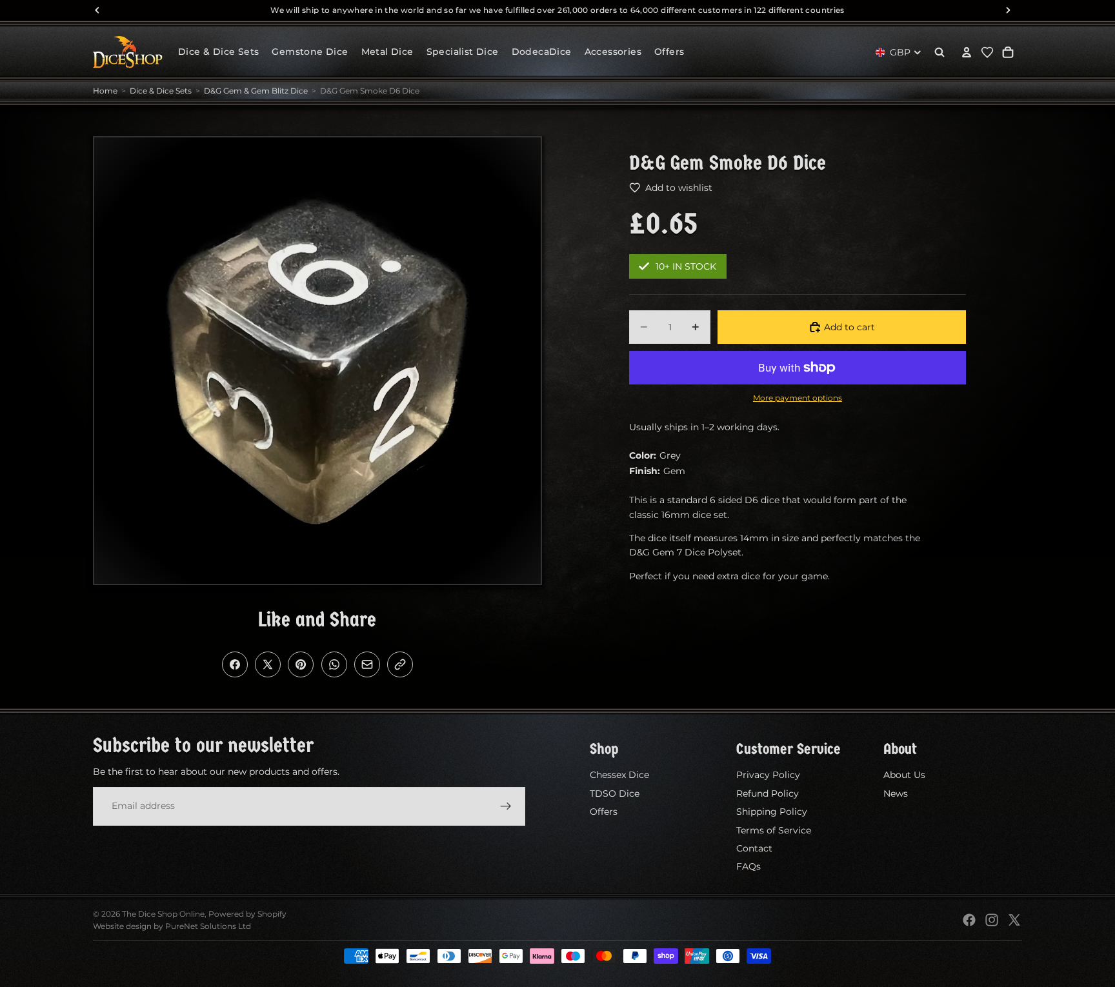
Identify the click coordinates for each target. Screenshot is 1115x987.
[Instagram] (991, 920)
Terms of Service (773, 829)
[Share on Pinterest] (301, 664)
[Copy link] (400, 664)
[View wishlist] (987, 52)
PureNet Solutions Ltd (208, 926)
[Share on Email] (367, 664)
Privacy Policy (768, 775)
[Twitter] (1014, 920)
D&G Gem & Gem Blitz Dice (256, 90)
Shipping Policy (771, 811)
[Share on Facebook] (235, 664)
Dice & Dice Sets (161, 90)
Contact (754, 848)
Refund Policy (767, 793)
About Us (904, 775)
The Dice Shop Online (163, 914)
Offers (604, 811)
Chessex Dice (619, 775)
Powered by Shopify (247, 914)
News (895, 793)
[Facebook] (969, 920)
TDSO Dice (614, 793)
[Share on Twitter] (268, 664)
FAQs (748, 866)
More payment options (797, 398)
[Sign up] (505, 805)
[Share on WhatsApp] (334, 664)
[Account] (966, 52)
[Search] (939, 52)
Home (105, 90)
